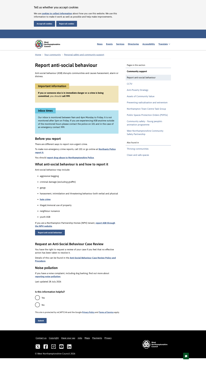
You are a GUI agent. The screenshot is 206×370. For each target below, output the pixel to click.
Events (109, 44)
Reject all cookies (66, 24)
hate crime (45, 199)
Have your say (68, 338)
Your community (52, 54)
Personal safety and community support (84, 54)
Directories (133, 44)
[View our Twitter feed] (38, 347)
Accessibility (148, 44)
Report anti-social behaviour (50, 232)
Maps (87, 338)
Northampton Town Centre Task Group (146, 108)
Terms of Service (106, 312)
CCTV (129, 83)
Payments (97, 338)
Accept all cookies (44, 24)
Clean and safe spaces (138, 155)
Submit (41, 321)
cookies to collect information (57, 13)
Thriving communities (138, 148)
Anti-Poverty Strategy (137, 90)
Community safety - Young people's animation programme (144, 123)
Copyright (54, 338)
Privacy (108, 338)
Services (120, 44)
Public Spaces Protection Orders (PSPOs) (147, 115)
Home (38, 54)
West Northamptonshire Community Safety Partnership (145, 132)
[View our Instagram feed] (53, 347)
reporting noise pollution (47, 276)
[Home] (49, 44)
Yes (43, 297)
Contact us (41, 338)
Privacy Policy (88, 312)
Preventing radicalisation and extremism (147, 102)
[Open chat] (186, 356)
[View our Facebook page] (45, 347)
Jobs (80, 338)
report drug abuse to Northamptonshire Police (70, 157)
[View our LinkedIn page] (69, 347)
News (100, 44)
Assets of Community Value (140, 96)
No (43, 305)
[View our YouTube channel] (61, 347)
